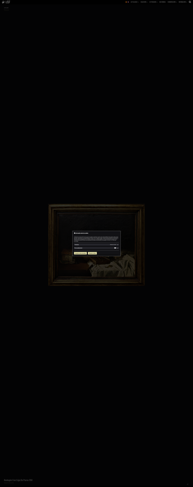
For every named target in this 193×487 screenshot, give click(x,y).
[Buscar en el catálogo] (190, 2)
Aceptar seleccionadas (80, 253)
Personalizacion (78, 248)
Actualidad (134, 2)
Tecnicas (76, 244)
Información (182, 2)
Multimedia (162, 2)
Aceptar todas (92, 253)
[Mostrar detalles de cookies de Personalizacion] (118, 248)
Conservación (172, 2)
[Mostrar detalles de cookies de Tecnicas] (118, 244)
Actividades (152, 2)
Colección (143, 2)
